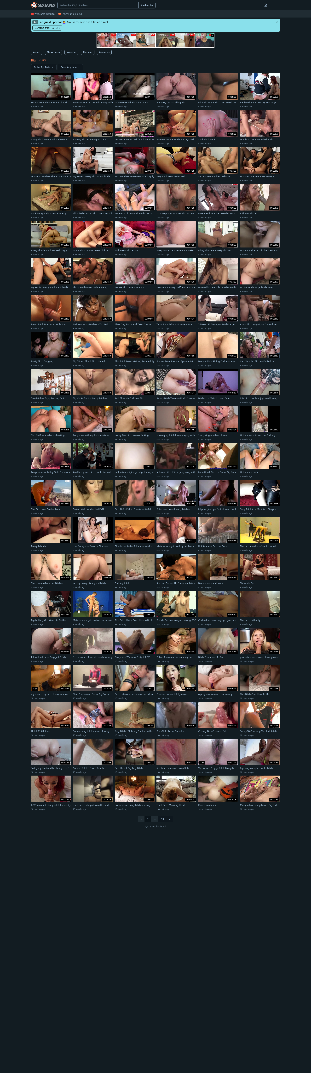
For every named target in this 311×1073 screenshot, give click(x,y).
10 (162, 818)
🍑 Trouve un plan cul (70, 13)
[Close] (276, 22)
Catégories (104, 52)
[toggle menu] (258, 5)
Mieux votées (53, 52)
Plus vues (87, 52)
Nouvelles (71, 52)
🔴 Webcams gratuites (43, 13)
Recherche (147, 5)
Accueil (36, 52)
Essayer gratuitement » (47, 27)
